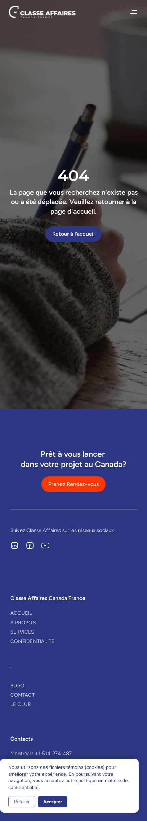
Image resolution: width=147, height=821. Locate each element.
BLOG (17, 686)
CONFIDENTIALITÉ (32, 641)
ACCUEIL (21, 613)
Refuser (21, 801)
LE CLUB (20, 704)
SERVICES (22, 632)
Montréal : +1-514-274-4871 (42, 753)
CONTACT (22, 695)
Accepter (52, 801)
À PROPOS (23, 623)
